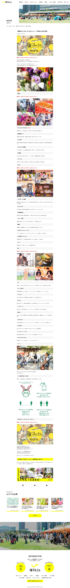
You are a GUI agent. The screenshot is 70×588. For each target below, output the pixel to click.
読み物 (46, 2)
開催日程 (21, 2)
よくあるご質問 (21, 577)
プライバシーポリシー (36, 577)
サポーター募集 (52, 2)
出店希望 (37, 575)
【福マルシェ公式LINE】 (26, 463)
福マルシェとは (34, 2)
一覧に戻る (35, 515)
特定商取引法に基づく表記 (46, 577)
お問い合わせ (28, 577)
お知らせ (26, 2)
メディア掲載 (51, 575)
